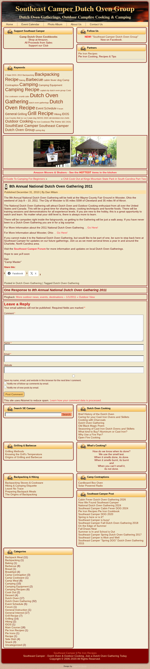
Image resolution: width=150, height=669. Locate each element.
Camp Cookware (15, 577)
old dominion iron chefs (59, 118)
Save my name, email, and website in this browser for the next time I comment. (42, 380)
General (11, 114)
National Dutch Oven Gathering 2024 (99, 505)
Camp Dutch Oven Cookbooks (38, 36)
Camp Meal (11, 580)
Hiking (57, 114)
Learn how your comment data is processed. (76, 400)
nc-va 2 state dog (28, 118)
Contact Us (96, 24)
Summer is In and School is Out (96, 531)
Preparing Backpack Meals (20, 491)
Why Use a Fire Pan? (90, 434)
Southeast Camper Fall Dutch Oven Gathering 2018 (108, 522)
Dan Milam (51, 192)
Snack (8, 642)
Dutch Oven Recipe (34, 104)
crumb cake (24, 96)
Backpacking (28, 75)
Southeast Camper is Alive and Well (98, 537)
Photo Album (55, 24)
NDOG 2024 (42, 118)
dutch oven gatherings (39, 103)
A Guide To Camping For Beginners (24, 178)
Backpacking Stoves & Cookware (24, 482)
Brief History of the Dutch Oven (96, 414)
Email (7, 354)
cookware (13, 96)
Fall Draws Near (87, 528)
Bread (8, 568)
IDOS (65, 114)
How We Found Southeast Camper (98, 502)
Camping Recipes (15, 589)
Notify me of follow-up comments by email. (28, 383)
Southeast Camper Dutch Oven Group (75, 8)
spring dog (40, 130)
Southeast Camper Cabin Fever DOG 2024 (103, 508)
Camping (28, 84)
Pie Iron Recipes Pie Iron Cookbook (98, 511)
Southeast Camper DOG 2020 (95, 514)
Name (8, 343)
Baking (22, 80)
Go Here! (92, 227)
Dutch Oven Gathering (29, 283)
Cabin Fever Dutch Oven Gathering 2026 (102, 499)
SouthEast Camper (21, 125)
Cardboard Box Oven (90, 482)
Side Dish (10, 639)
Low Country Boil (12, 118)
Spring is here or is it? (91, 517)
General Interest (14, 612)
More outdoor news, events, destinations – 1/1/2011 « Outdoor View (55, 297)
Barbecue (34, 79)
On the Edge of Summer (92, 525)
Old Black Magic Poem (91, 425)
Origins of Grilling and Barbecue (23, 457)
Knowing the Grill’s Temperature (23, 454)
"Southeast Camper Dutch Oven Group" (115, 36)
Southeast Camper (64, 652)
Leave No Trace (14, 488)
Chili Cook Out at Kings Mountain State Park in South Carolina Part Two (104, 178)
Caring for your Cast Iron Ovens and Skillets (103, 416)
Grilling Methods (14, 451)
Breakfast (10, 571)
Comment (9, 313)
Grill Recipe (40, 113)
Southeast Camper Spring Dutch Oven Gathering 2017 (110, 534)
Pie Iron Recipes (87, 53)
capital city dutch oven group (52, 90)
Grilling (22, 114)
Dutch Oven (12, 598)
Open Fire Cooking (89, 437)
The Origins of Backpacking (21, 494)
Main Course (12, 627)
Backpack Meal (14, 557)
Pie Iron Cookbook (41, 122)
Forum (60, 109)
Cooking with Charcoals (92, 419)
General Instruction (16, 609)
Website (8, 365)
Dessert (9, 595)
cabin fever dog (53, 80)
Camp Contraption (15, 574)
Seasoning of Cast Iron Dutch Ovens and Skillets (106, 428)
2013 (19, 75)
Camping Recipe (22, 89)
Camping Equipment (50, 85)
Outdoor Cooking (19, 121)
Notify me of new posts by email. (23, 387)
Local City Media (80, 666)
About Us (76, 24)
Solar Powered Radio (90, 485)
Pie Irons (56, 121)
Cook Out (10, 592)
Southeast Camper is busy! (94, 520)
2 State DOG (11, 75)
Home (9, 24)
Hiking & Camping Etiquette (21, 485)
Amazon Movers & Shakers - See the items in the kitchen (75, 172)
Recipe (9, 636)
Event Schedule (46, 108)
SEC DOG (66, 122)
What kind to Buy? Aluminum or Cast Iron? (102, 431)
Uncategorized (13, 644)
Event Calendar (30, 24)
